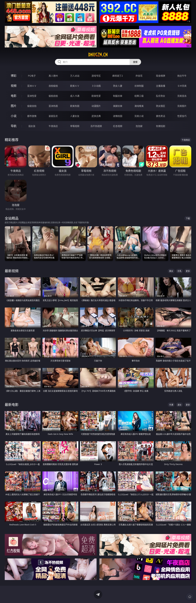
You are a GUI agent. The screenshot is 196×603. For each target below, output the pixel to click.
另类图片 (182, 106)
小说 (14, 116)
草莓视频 (74, 126)
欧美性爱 (96, 95)
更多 (188, 271)
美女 (171, 271)
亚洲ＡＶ (31, 85)
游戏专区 (96, 75)
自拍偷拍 (53, 85)
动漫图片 (96, 106)
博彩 (14, 76)
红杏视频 (117, 126)
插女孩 (31, 126)
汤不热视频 (96, 126)
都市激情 (31, 116)
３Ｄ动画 (96, 85)
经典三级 (139, 95)
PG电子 (32, 75)
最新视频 (12, 270)
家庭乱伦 (53, 116)
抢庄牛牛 (182, 75)
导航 (14, 126)
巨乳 (179, 271)
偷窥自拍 (31, 106)
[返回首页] (189, 596)
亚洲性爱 (31, 95)
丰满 (171, 404)
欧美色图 (74, 106)
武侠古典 (96, 116)
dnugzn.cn (98, 55)
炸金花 (139, 75)
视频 (14, 86)
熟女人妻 (117, 85)
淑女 (179, 404)
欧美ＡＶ (74, 85)
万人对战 (74, 75)
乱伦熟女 (160, 95)
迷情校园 (117, 116)
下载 (188, 218)
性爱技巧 (182, 116)
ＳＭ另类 (182, 85)
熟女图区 (160, 106)
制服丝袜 (117, 95)
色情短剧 (160, 126)
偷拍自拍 (53, 95)
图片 (14, 106)
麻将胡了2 (117, 75)
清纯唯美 (139, 106)
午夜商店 (53, 126)
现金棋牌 (160, 75)
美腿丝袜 (117, 106)
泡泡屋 (139, 126)
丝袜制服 (139, 85)
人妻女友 (74, 116)
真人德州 (53, 75)
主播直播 (160, 85)
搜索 (135, 62)
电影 (14, 96)
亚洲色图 (53, 106)
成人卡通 (74, 95)
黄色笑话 (160, 116)
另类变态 (182, 95)
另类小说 (139, 116)
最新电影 (12, 404)
